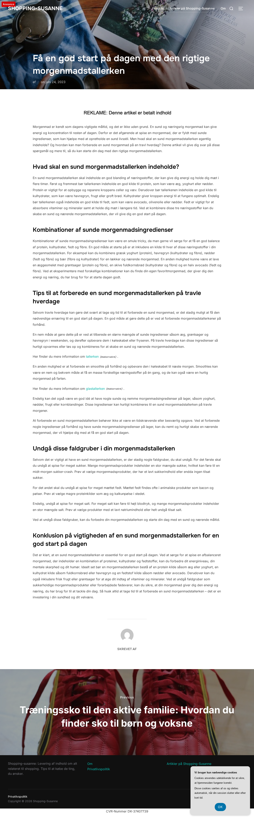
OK (220, 807)
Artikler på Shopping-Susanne (192, 8)
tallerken (92, 356)
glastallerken (95, 389)
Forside (158, 8)
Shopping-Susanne (35, 8)
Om (223, 8)
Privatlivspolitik (98, 769)
